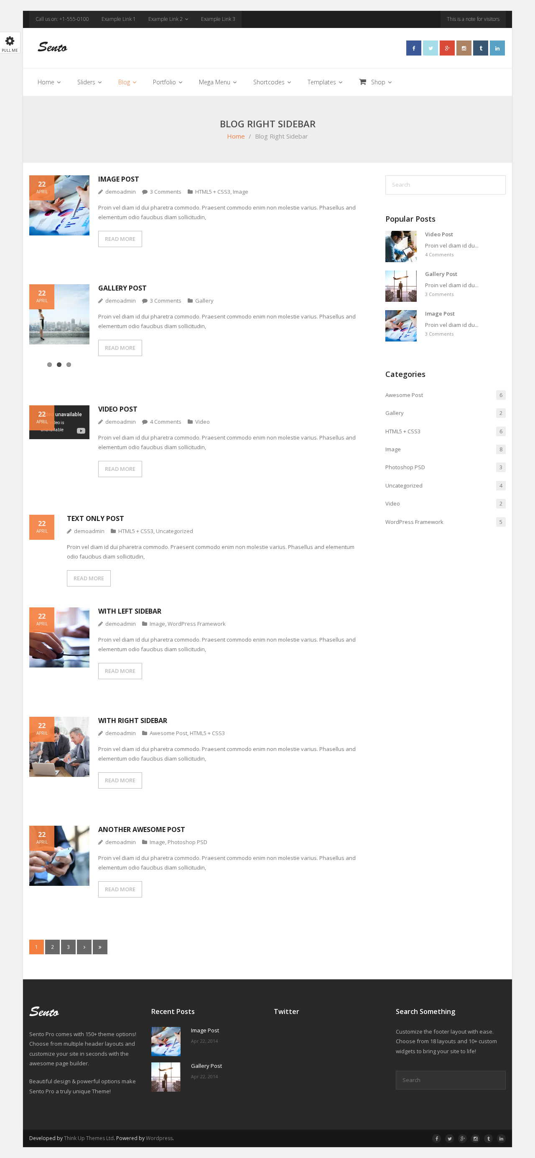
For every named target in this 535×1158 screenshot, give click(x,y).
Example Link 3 (218, 19)
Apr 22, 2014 (204, 1041)
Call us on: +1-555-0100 (62, 19)
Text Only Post (95, 518)
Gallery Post (122, 288)
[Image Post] (401, 325)
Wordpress (159, 1138)
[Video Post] (401, 246)
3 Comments (439, 294)
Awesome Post (168, 733)
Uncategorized (174, 531)
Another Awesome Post (141, 829)
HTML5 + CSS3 (212, 191)
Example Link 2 (165, 19)
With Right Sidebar (132, 720)
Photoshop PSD (187, 842)
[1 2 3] (59, 330)
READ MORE (120, 239)
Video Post (118, 409)
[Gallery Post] (401, 286)
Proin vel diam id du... (452, 245)
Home (236, 136)
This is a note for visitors (473, 19)
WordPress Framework (197, 623)
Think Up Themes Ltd (89, 1138)
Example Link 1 (119, 19)
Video (202, 421)
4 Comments (439, 254)
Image (240, 191)
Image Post (118, 179)
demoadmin (120, 191)
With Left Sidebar (129, 611)
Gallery (204, 300)
